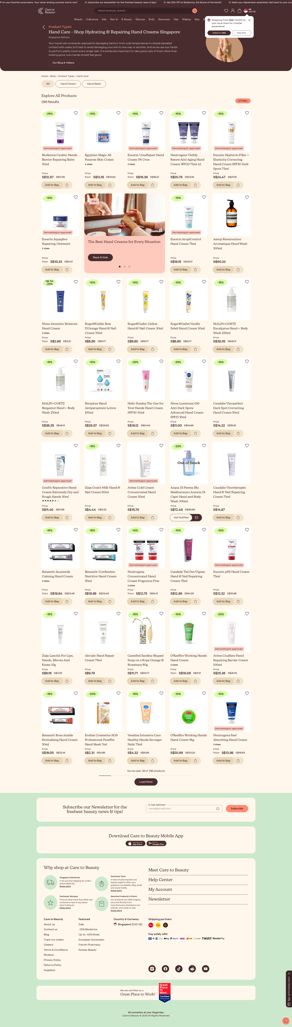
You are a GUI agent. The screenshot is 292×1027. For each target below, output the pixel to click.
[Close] (289, 973)
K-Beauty (127, 19)
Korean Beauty (87, 950)
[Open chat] (286, 1021)
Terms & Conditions (56, 950)
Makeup (186, 19)
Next (161, 230)
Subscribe (237, 808)
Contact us (50, 929)
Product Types (60, 27)
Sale (104, 19)
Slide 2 (129, 266)
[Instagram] (152, 968)
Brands (78, 19)
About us (49, 924)
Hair (176, 19)
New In (114, 19)
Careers (48, 945)
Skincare (140, 19)
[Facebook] (165, 968)
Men (197, 19)
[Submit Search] (194, 10)
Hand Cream (68, 84)
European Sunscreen (91, 940)
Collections (92, 19)
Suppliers (49, 970)
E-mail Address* (157, 805)
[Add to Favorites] (75, 113)
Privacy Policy (52, 960)
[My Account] (232, 10)
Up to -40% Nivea (89, 934)
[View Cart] (239, 10)
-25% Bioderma (88, 929)
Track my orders (54, 940)
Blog (46, 934)
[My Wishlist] (226, 10)
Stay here (241, 33)
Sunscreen (164, 19)
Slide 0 (120, 266)
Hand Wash (94, 84)
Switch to (219, 33)
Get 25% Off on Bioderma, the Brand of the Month (194, 2)
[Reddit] (192, 968)
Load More (146, 782)
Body (152, 19)
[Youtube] (205, 968)
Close (249, 20)
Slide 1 (124, 266)
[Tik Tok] (178, 968)
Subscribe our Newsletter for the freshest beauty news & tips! (122, 2)
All (47, 84)
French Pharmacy (89, 945)
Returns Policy (52, 965)
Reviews (49, 955)
